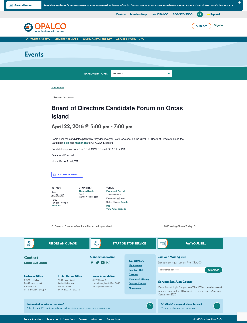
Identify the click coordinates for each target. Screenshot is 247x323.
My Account (135, 265)
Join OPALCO (160, 14)
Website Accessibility (33, 319)
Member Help (138, 14)
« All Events (57, 87)
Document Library (139, 278)
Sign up (213, 269)
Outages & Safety (38, 39)
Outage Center (137, 283)
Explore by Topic (96, 73)
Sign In (218, 25)
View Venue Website (116, 208)
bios (66, 143)
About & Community (130, 39)
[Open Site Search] (200, 14)
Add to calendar (67, 174)
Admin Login (96, 319)
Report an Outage (62, 243)
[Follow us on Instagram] (108, 263)
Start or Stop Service (129, 243)
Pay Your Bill (196, 243)
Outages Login (113, 319)
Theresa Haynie (86, 191)
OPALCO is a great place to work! (182, 305)
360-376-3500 (183, 14)
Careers (133, 274)
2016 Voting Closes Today (178, 226)
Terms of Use (52, 319)
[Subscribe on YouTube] (103, 263)
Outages (202, 26)
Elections (56, 205)
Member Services (66, 39)
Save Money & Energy (97, 39)
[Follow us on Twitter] (97, 263)
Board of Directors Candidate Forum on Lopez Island (83, 226)
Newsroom (135, 287)
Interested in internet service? (68, 305)
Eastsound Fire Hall (116, 191)
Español (215, 14)
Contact (121, 14)
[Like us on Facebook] (92, 263)
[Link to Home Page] (45, 28)
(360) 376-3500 (35, 262)
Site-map (83, 319)
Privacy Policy (68, 319)
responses (81, 143)
